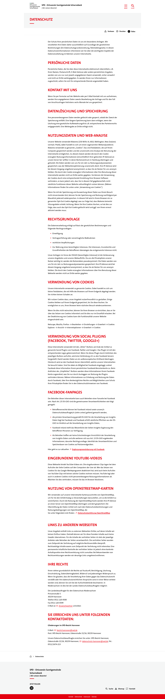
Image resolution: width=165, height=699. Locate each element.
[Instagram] (31, 688)
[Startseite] (31, 656)
